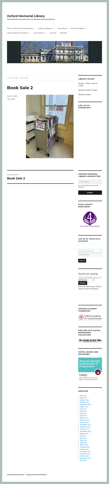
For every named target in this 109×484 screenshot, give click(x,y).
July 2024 (83, 436)
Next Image (24, 78)
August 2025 (84, 407)
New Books (63, 28)
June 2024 (83, 438)
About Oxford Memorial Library (20, 28)
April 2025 (83, 416)
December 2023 (85, 451)
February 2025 (85, 420)
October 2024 (84, 429)
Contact (52, 33)
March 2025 (84, 418)
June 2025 (83, 411)
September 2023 (85, 458)
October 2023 (84, 456)
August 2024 (84, 434)
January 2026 (84, 400)
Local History (38, 33)
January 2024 (84, 449)
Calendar (63, 33)
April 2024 (83, 442)
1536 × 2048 (11, 99)
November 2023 (85, 454)
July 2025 (83, 409)
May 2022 (83, 460)
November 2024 (85, 427)
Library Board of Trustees (17, 33)
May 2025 (83, 413)
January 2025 (84, 422)
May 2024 (83, 440)
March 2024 (84, 445)
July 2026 (83, 395)
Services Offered (77, 28)
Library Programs (45, 28)
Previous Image (12, 78)
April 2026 (83, 398)
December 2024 (85, 425)
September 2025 (85, 404)
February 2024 (85, 447)
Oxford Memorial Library (26, 16)
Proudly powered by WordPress (36, 475)
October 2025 (84, 402)
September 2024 (85, 431)
